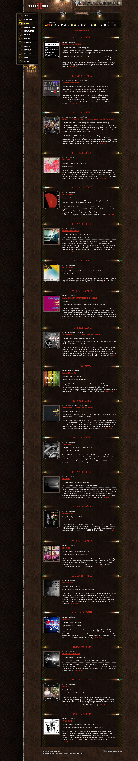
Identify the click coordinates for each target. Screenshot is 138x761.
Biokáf (26, 57)
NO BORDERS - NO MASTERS (71, 654)
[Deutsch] (89, 3)
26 (92, 25)
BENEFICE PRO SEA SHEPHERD (71, 44)
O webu (120, 751)
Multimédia (27, 38)
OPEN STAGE (66, 619)
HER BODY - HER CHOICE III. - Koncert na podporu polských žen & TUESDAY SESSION (88, 119)
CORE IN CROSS (67, 721)
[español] (97, 3)
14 (52, 25)
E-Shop (26, 16)
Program (26, 23)
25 (88, 25)
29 (102, 25)
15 (55, 25)
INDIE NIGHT (66, 686)
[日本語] (114, 3)
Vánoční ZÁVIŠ (66, 444)
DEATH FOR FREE (67, 582)
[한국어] (105, 3)
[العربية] (110, 3)
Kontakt (26, 61)
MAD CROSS (66, 160)
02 (111, 25)
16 (59, 25)
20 (72, 25)
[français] (93, 3)
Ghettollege (27, 54)
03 (115, 25)
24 (85, 25)
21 (75, 25)
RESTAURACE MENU (29, 31)
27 (95, 25)
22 (78, 25)
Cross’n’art (27, 50)
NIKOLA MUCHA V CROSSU (70, 231)
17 (62, 25)
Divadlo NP (27, 46)
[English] (84, 3)
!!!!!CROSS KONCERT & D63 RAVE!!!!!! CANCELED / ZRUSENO (81, 334)
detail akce (73, 66)
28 (98, 25)
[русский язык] (101, 3)
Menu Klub (27, 35)
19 (68, 25)
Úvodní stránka (28, 20)
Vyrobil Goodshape (112, 751)
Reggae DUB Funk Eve (69, 373)
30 (105, 25)
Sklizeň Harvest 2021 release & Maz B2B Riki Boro (77, 408)
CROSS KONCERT (67, 194)
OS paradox (27, 42)
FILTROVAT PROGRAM (81, 30)
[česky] (80, 3)
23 (82, 25)
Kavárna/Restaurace (30, 27)
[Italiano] (118, 3)
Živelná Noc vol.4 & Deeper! (70, 83)
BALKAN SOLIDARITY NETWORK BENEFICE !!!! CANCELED (79, 298)
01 (108, 25)
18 (65, 25)
